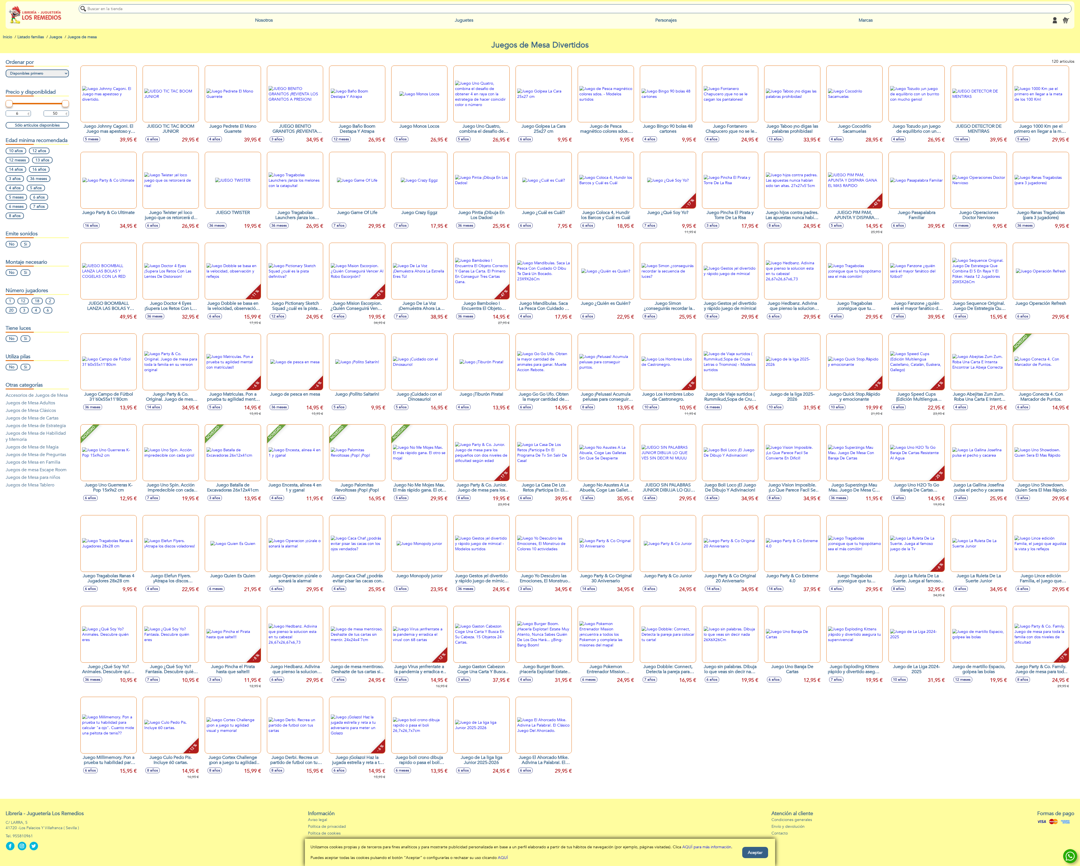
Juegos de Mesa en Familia (33, 462)
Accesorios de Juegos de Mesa (37, 395)
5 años (36, 188)
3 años (15, 178)
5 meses (16, 197)
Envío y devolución (788, 826)
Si (25, 244)
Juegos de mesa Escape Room (36, 470)
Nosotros (264, 20)
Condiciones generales (791, 819)
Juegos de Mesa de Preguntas (36, 455)
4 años (15, 188)
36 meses (38, 178)
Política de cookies (324, 833)
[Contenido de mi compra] (1066, 20)
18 (37, 301)
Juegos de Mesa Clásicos (31, 410)
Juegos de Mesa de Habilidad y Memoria (36, 436)
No (11, 244)
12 (23, 301)
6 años (39, 197)
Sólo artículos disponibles (37, 125)
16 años (39, 169)
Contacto (779, 833)
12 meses (17, 160)
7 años (39, 206)
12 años (39, 151)
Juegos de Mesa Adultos (30, 403)
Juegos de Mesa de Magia (32, 447)
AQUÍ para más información (706, 847)
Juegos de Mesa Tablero (30, 485)
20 (11, 310)
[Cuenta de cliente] (1054, 20)
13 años (42, 160)
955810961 (23, 836)
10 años (16, 151)
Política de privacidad (327, 826)
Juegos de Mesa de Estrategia (36, 426)
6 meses (16, 206)
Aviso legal (317, 819)
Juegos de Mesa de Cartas (32, 418)
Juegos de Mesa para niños (33, 477)
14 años (16, 169)
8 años (15, 215)
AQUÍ (503, 857)
